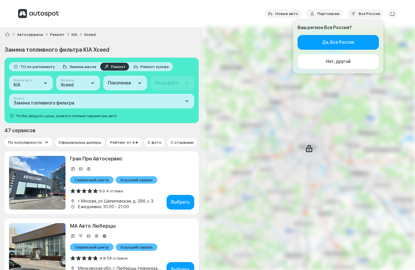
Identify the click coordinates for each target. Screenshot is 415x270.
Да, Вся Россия (338, 42)
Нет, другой (338, 61)
